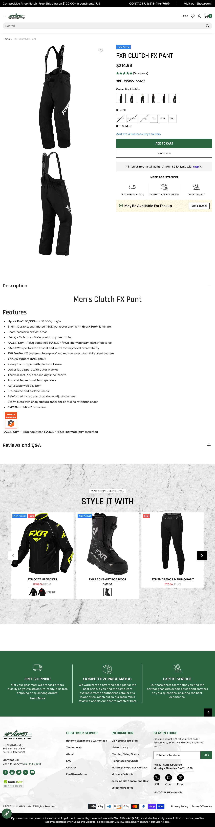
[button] (124, 73)
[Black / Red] (164, 98)
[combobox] (107, 25)
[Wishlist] (101, 51)
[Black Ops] (131, 98)
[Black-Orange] (153, 98)
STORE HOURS (199, 206)
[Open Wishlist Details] (193, 16)
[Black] (107, 592)
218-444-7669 (31, 763)
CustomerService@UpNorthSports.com (145, 821)
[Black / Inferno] (174, 98)
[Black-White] (121, 98)
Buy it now (164, 153)
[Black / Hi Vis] (142, 98)
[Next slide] (202, 555)
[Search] (208, 26)
